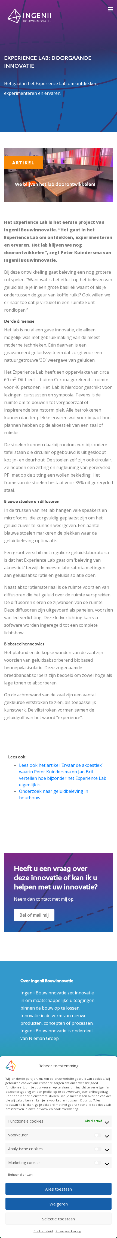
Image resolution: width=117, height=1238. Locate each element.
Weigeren (59, 1204)
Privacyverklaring (68, 1231)
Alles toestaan (58, 1189)
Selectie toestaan (58, 1218)
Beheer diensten (20, 1174)
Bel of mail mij (34, 915)
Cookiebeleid (43, 1231)
